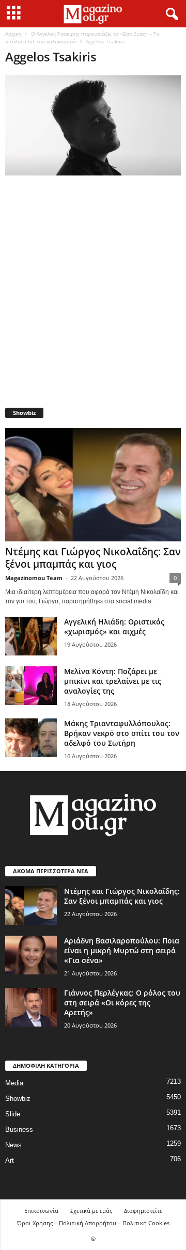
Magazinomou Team (34, 578)
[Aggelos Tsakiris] (93, 125)
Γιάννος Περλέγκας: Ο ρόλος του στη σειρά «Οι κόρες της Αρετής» (122, 1002)
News (13, 1145)
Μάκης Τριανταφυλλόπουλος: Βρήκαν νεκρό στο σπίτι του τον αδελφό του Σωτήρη (121, 733)
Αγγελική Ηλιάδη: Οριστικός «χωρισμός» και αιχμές (114, 626)
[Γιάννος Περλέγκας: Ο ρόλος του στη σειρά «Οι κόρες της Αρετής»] (31, 1007)
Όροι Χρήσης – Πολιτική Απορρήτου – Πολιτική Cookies (93, 1223)
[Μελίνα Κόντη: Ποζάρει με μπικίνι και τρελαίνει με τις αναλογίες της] (31, 685)
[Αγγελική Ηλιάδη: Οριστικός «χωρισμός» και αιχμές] (31, 636)
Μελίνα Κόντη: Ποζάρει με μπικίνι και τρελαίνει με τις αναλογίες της (112, 681)
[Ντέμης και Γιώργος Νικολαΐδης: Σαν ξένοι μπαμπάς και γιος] (93, 484)
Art (9, 1160)
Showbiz (17, 1098)
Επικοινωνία (41, 1210)
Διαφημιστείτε (143, 1210)
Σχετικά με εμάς (91, 1210)
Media (14, 1083)
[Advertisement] (93, 295)
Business (19, 1129)
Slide (12, 1114)
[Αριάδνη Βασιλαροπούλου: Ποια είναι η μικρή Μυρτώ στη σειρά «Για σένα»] (31, 955)
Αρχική (13, 33)
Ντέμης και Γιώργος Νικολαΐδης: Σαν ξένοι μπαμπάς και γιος (93, 558)
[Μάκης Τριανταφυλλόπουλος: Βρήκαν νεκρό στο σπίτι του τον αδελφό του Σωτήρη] (31, 737)
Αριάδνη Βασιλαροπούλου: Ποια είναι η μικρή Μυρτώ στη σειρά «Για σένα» (121, 950)
